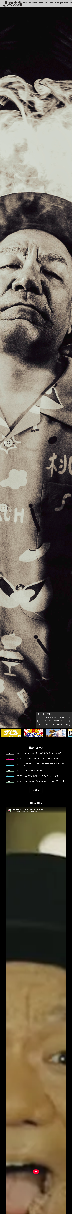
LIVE (7, 758)
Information (33, 2)
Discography (59, 2)
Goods (66, 2)
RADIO (8, 770)
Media (51, 2)
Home (25, 2)
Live (46, 2)
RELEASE (9, 753)
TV (7, 764)
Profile (40, 2)
